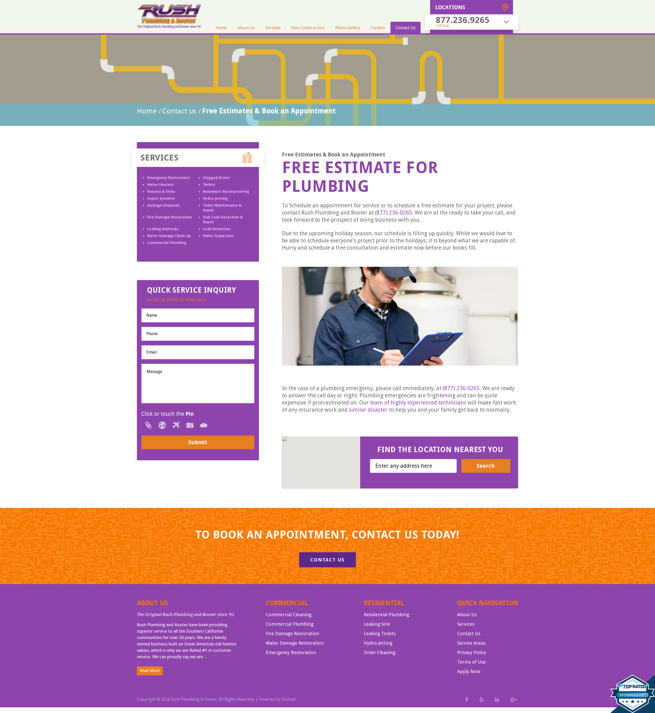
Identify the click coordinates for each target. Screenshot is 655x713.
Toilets (209, 185)
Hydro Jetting (378, 643)
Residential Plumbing (386, 614)
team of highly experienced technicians (418, 402)
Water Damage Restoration (295, 643)
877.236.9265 (462, 20)
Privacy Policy (471, 652)
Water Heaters (160, 185)
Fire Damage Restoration (169, 217)
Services (273, 27)
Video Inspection (218, 236)
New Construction (307, 27)
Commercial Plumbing (167, 243)
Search (486, 466)
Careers (378, 27)
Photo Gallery (347, 27)
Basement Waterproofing (226, 191)
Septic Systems (161, 198)
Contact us (179, 111)
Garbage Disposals (163, 205)
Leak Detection (217, 229)
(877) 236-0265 (393, 212)
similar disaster (368, 410)
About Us (246, 27)
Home (221, 27)
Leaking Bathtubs (163, 229)
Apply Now (468, 671)
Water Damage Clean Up (169, 236)
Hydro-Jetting (215, 198)
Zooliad (289, 699)
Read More (150, 670)
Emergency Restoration (168, 178)
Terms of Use (471, 662)
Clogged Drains (216, 178)
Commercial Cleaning (288, 614)
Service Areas (471, 643)
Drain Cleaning (379, 652)
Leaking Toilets (380, 633)
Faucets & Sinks (161, 191)
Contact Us (406, 27)
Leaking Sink (377, 624)
